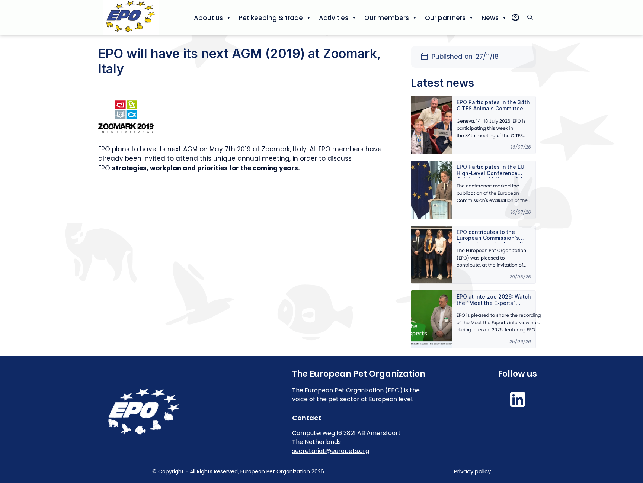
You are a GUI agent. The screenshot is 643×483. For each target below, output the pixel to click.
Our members (386, 17)
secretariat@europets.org (330, 451)
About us (208, 17)
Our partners (445, 17)
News (490, 17)
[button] (530, 18)
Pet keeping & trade (271, 17)
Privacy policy (472, 471)
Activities (333, 17)
